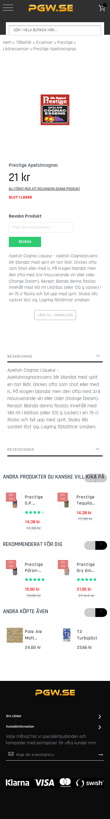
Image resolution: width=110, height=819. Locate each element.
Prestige (65, 42)
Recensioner (20, 449)
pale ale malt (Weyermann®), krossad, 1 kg (36, 635)
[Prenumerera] (100, 754)
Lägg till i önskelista (55, 315)
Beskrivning (20, 356)
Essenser (44, 42)
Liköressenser (16, 49)
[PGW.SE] (51, 8)
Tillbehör (24, 42)
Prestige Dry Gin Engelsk (86, 567)
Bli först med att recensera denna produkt (44, 189)
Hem (7, 42)
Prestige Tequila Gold (86, 500)
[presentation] (101, 545)
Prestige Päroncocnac (34, 567)
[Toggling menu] (8, 8)
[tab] (55, 356)
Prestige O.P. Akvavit (34, 500)
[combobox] (55, 30)
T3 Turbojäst (87, 635)
